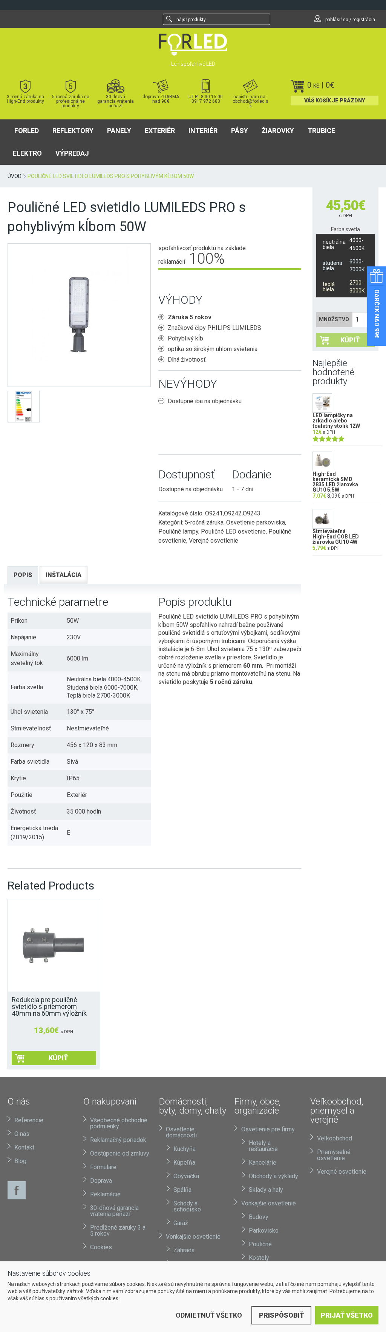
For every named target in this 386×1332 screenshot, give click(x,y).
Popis (23, 575)
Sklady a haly (266, 1189)
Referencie (28, 1120)
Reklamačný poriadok (118, 1139)
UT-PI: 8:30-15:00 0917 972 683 (205, 99)
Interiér (203, 131)
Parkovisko (264, 1230)
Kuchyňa (184, 1149)
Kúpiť (350, 340)
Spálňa (182, 1189)
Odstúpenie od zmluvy (119, 1153)
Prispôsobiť (281, 1315)
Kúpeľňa (184, 1162)
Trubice (321, 131)
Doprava (101, 1180)
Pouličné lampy (178, 531)
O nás (21, 1133)
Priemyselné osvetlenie (334, 1155)
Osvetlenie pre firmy (268, 1129)
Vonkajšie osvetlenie (193, 1236)
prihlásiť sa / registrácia (349, 19)
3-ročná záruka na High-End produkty (25, 99)
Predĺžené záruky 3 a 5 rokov (118, 1230)
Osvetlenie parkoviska (255, 522)
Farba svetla (345, 229)
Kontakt (24, 1147)
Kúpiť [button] (58, 1058)
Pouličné (260, 1244)
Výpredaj (72, 153)
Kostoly (259, 1257)
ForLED (26, 131)
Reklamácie (105, 1194)
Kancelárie (262, 1162)
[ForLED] (193, 45)
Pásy (239, 131)
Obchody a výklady (273, 1176)
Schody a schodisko (187, 1206)
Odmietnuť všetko (209, 1315)
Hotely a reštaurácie (263, 1146)
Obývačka (186, 1176)
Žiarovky (278, 131)
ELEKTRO (27, 153)
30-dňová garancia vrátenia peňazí (115, 101)
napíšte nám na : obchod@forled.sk (250, 101)
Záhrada (184, 1250)
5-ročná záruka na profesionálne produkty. (70, 101)
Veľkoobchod (334, 1138)
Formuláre (103, 1167)
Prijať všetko (347, 1315)
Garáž (180, 1223)
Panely (119, 131)
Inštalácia (63, 575)
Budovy (258, 1217)
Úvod (14, 176)
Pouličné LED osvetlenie (233, 531)
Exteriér (160, 131)
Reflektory (72, 131)
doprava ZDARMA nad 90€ (160, 99)
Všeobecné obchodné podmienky (118, 1123)
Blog (20, 1161)
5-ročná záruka (204, 522)
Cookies (101, 1247)
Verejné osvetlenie (213, 540)
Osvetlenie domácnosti (181, 1132)
